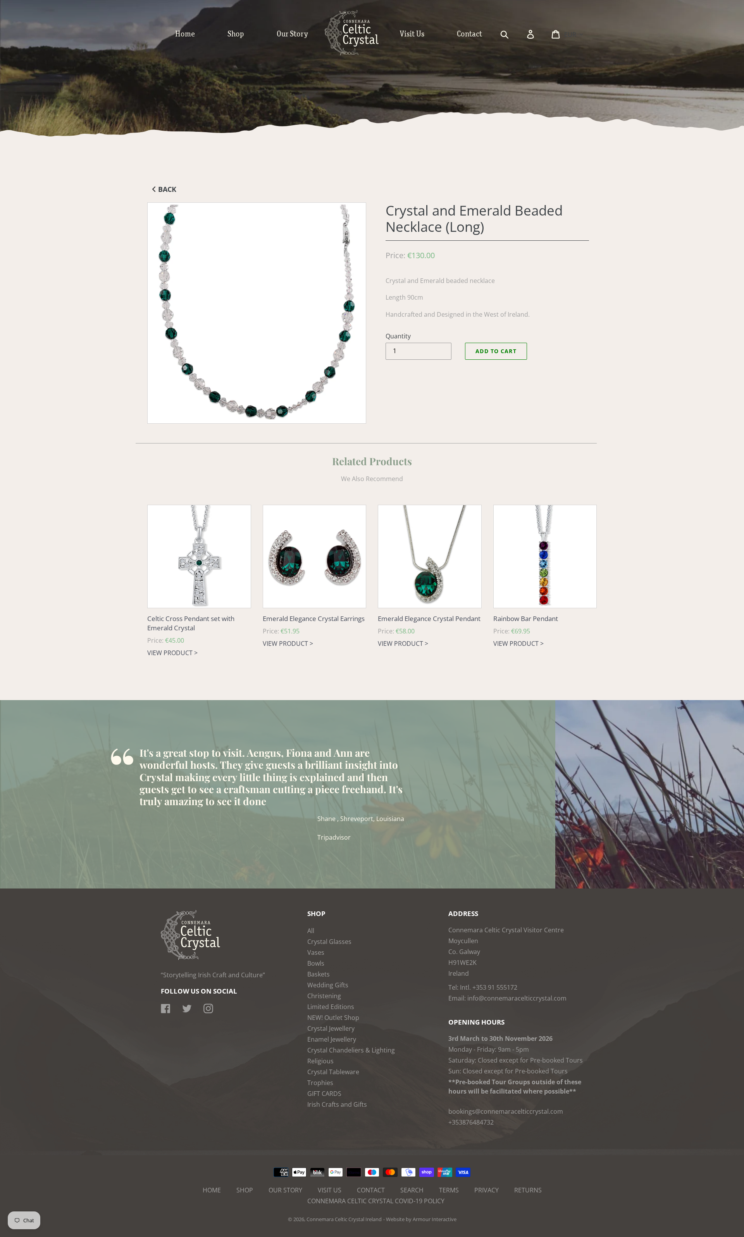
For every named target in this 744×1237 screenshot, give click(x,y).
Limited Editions (330, 1006)
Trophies (320, 1082)
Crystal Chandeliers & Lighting (351, 1050)
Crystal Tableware (333, 1072)
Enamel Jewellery (331, 1039)
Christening (324, 996)
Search (412, 1190)
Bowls (315, 963)
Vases (315, 952)
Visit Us (329, 1190)
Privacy (486, 1190)
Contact (371, 1190)
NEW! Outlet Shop (333, 1017)
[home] (359, 53)
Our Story (285, 1190)
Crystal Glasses (329, 941)
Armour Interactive (434, 1219)
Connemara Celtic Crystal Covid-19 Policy (375, 1201)
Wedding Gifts (327, 985)
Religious (320, 1061)
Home (212, 1190)
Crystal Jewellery (331, 1028)
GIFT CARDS (324, 1093)
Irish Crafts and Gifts (337, 1104)
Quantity (398, 336)
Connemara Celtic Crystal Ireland (344, 1219)
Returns (528, 1190)
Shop (244, 1190)
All (310, 930)
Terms (449, 1190)
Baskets (318, 974)
